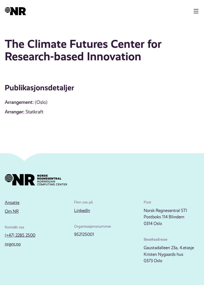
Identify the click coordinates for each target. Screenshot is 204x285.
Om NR (12, 211)
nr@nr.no (13, 243)
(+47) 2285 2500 (20, 235)
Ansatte (12, 202)
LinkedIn (82, 210)
